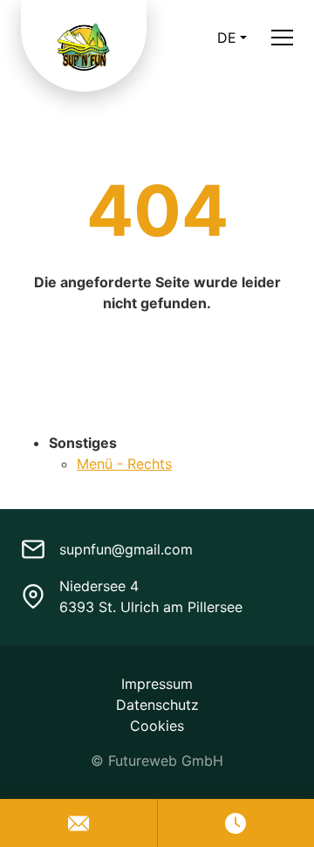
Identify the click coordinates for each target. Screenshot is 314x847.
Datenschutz (157, 704)
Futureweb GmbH (165, 760)
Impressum (157, 683)
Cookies (157, 725)
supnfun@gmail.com (126, 549)
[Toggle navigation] (282, 37)
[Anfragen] (78, 823)
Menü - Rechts (124, 463)
